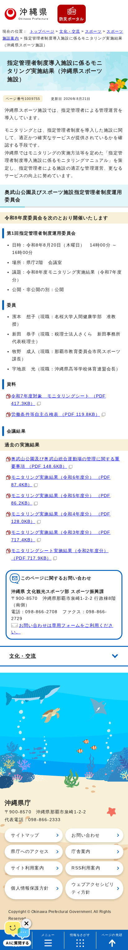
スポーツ (93, 31)
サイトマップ (25, 835)
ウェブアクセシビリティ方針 (92, 888)
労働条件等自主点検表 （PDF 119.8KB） (55, 414)
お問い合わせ (85, 835)
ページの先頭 (112, 935)
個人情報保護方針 (30, 888)
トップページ (42, 31)
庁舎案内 (80, 851)
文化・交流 (69, 31)
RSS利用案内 (85, 868)
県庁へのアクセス (30, 851)
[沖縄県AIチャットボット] (17, 933)
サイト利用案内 (27, 868)
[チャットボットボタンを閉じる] (26, 924)
